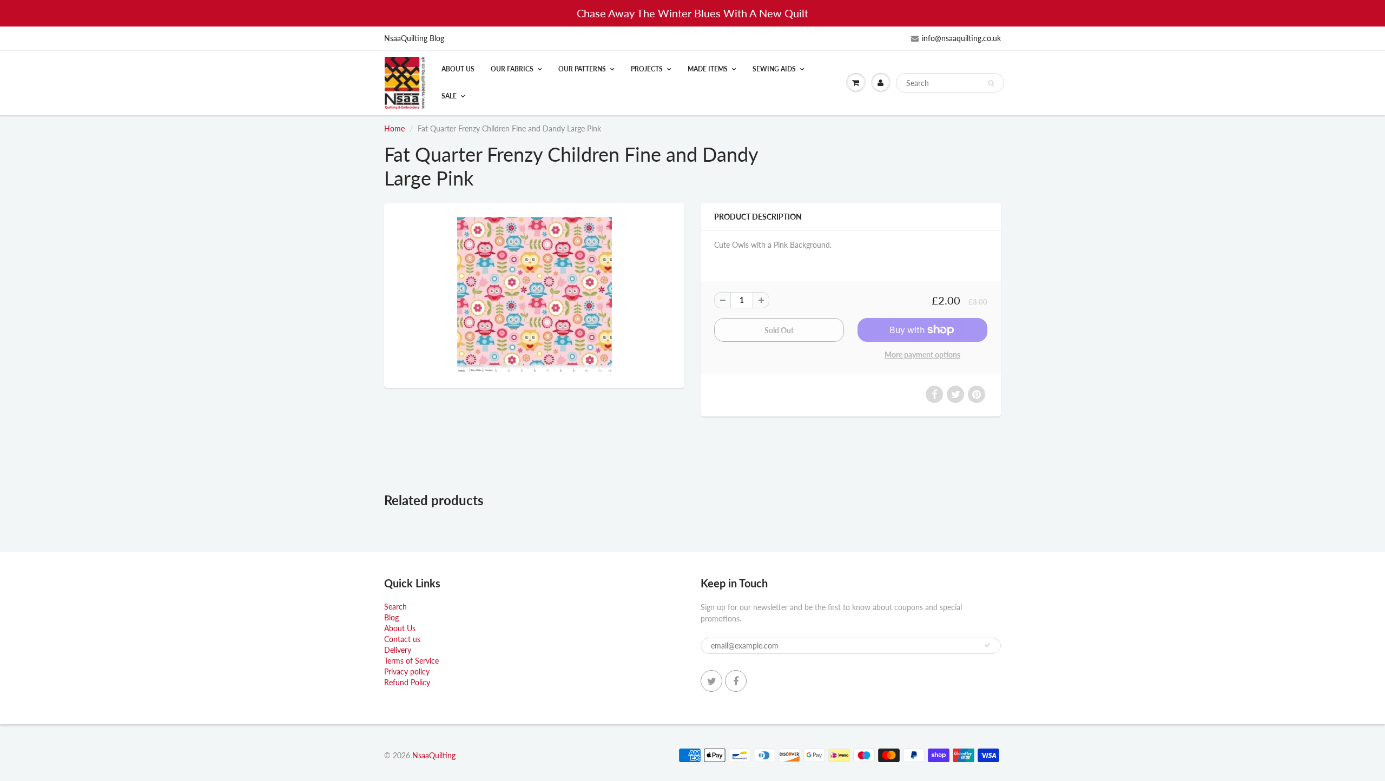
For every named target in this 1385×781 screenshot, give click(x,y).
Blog (391, 617)
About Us (457, 69)
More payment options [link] (922, 354)
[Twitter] (711, 681)
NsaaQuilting (434, 755)
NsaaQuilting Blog (414, 38)
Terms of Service (411, 660)
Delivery (397, 649)
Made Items (708, 69)
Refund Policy (407, 682)
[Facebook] (736, 681)
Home (394, 128)
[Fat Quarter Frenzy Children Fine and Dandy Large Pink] (534, 294)
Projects (647, 69)
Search (395, 606)
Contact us (402, 639)
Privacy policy (407, 671)
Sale (449, 96)
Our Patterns (582, 69)
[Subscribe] (987, 645)
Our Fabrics (512, 69)
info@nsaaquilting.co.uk (961, 38)
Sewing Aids (774, 69)
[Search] (990, 83)
